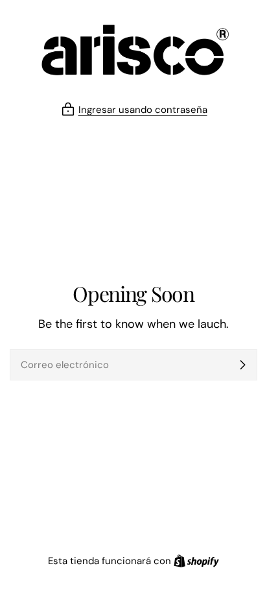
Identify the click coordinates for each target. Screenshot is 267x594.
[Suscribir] (242, 364)
